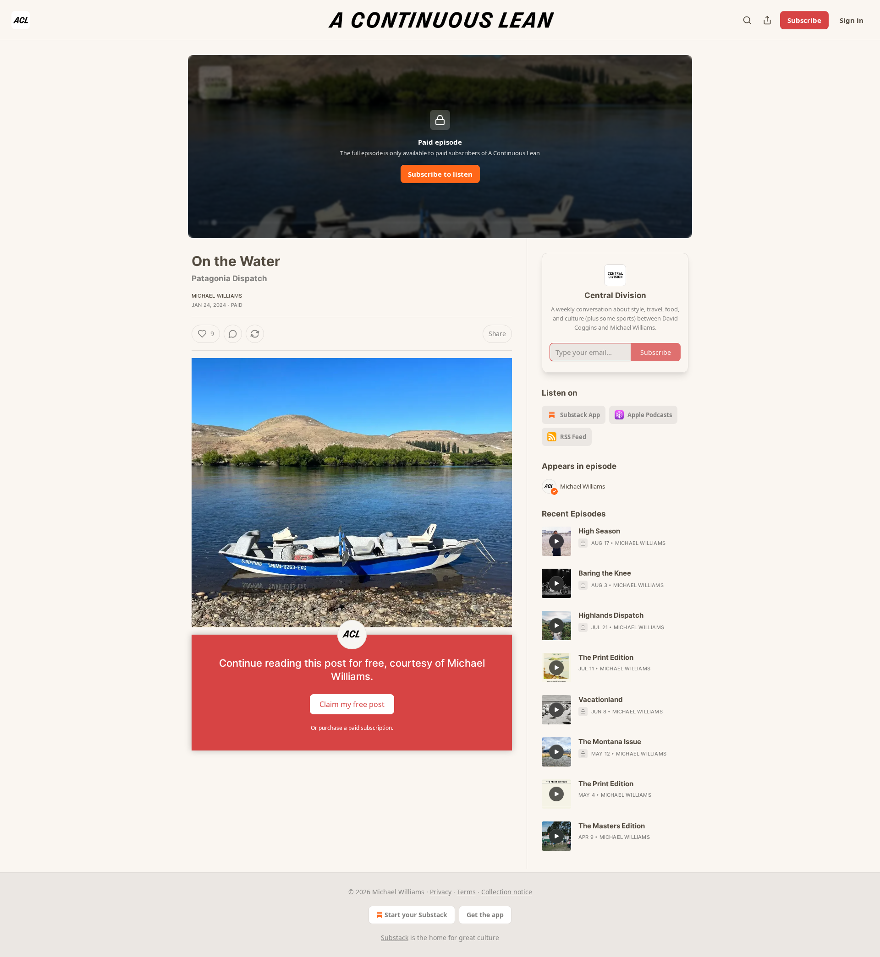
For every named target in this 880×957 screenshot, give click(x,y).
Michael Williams (217, 296)
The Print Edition (605, 657)
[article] (615, 541)
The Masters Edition (611, 825)
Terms (466, 891)
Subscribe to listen (440, 174)
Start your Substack (416, 914)
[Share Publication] (767, 20)
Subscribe (804, 20)
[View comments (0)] (233, 334)
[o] (556, 541)
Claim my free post (352, 704)
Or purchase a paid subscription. (352, 728)
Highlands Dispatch (611, 615)
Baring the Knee (604, 573)
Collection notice (506, 891)
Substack (394, 937)
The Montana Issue (609, 741)
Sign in (852, 20)
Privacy (440, 891)
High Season (599, 531)
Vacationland (600, 699)
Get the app (485, 914)
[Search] (747, 20)
